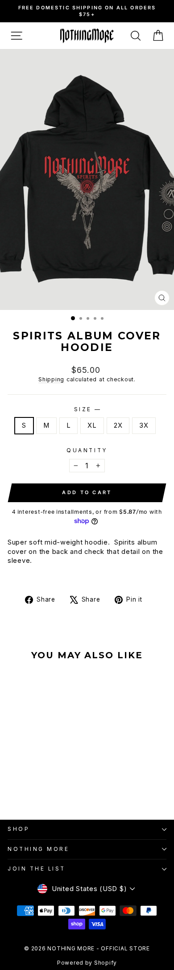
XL (91, 425)
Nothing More (38, 849)
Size (87, 409)
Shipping (51, 379)
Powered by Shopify (87, 962)
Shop (18, 829)
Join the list (37, 869)
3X (143, 425)
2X (118, 425)
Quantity (86, 450)
